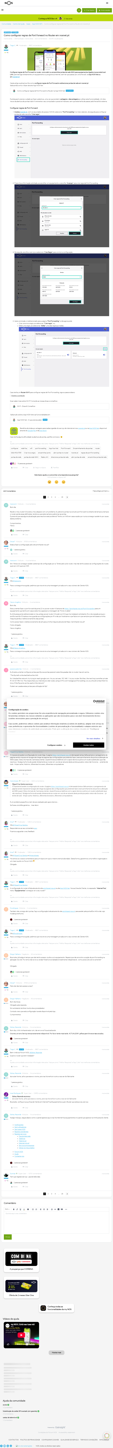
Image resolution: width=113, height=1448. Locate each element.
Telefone (22, 1138)
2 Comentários (8, 1414)
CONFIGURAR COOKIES (50, 1440)
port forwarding (40, 448)
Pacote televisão (25, 1136)
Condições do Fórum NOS (47, 1432)
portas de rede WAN (31, 457)
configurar (14, 448)
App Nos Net (53, 448)
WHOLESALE (104, 1440)
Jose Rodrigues (15, 1093)
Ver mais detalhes (93, 738)
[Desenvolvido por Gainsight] (56, 1428)
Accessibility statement (67, 1432)
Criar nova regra (29, 453)
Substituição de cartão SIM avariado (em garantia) (20, 1411)
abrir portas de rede (78, 457)
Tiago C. (13, 45)
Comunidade (6, 24)
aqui (35, 828)
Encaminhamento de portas (82, 448)
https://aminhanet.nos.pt (61, 755)
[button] (2, 11)
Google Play (32, 430)
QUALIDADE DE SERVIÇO (70, 1440)
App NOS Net (94, 428)
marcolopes (14, 781)
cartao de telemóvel (10, 1417)
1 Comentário (7, 1407)
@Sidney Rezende (36, 1052)
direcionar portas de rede (60, 457)
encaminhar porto (44, 453)
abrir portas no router (61, 453)
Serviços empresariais (26, 1145)
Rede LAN (44, 457)
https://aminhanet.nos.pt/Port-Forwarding (80, 608)
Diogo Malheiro (15, 954)
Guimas (12, 1173)
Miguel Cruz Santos (17, 752)
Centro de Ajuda (18, 24)
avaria (5, 1405)
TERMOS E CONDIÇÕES (89, 1440)
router (97, 448)
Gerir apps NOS (19, 1129)
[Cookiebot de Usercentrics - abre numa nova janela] (95, 701)
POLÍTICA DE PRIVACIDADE (30, 1440)
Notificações (18, 1125)
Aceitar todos (88, 745)
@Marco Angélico (19, 648)
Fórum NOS (18, 1151)
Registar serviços (20, 1134)
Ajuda (16, 1154)
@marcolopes (34, 855)
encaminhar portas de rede (97, 457)
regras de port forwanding (90, 453)
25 (62, 497)
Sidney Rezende (15, 1027)
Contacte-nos (19, 1156)
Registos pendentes (21, 1132)
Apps (28, 24)
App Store (42, 430)
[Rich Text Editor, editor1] (56, 1222)
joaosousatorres (16, 669)
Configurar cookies (55, 745)
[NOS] (9, 3)
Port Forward (65, 448)
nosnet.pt (16, 77)
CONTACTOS (14, 1440)
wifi (31, 448)
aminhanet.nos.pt (49, 888)
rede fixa (24, 448)
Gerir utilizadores (20, 1127)
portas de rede (16, 457)
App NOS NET (37, 24)
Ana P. (12, 822)
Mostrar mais (56, 1352)
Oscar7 (12, 541)
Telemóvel (22, 1141)
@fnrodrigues (17, 933)
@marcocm (17, 581)
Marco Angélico (15, 602)
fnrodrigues (14, 908)
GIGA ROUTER (16, 453)
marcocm (13, 504)
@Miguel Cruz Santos (20, 825)
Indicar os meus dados (26, 1148)
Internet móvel (24, 1143)
